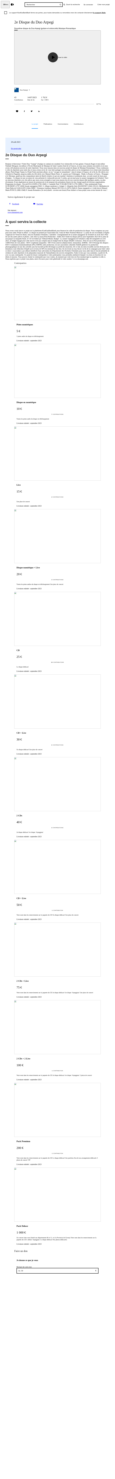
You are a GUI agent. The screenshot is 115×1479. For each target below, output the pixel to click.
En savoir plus (16, 148)
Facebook (15, 204)
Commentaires (63, 124)
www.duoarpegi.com (15, 212)
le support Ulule (99, 13)
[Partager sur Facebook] (24, 111)
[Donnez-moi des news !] (17, 111)
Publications (48, 124)
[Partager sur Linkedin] (39, 111)
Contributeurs (78, 124)
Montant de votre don (24, 1267)
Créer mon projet (103, 4)
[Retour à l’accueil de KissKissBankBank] (12, 4)
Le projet (35, 124)
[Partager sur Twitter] (31, 111)
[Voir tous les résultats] (60, 4)
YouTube (39, 204)
